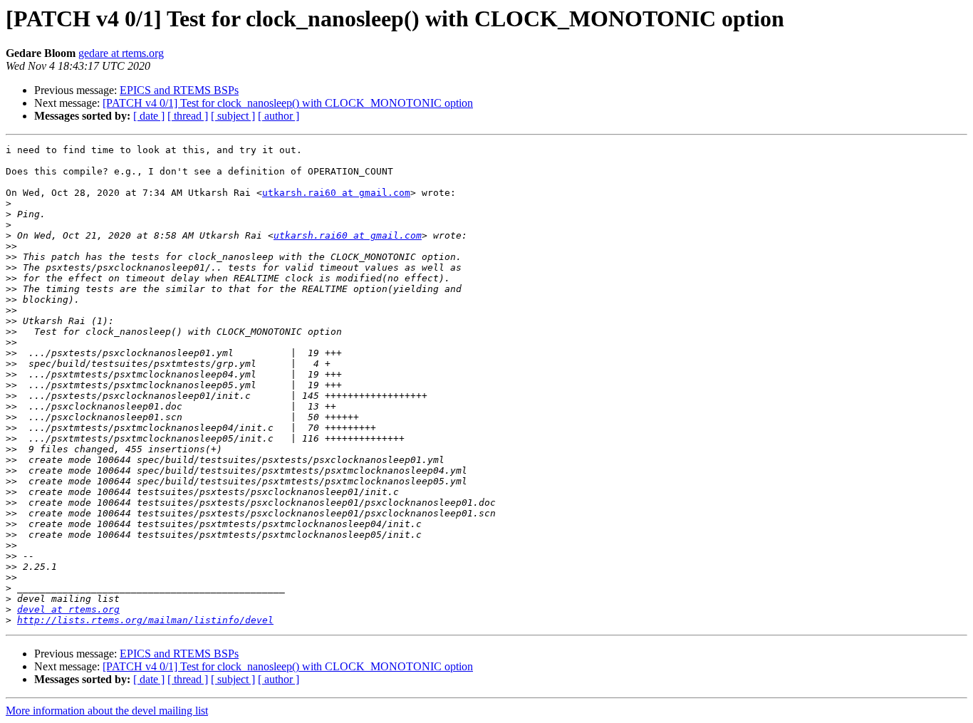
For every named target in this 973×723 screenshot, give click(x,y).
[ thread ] (187, 116)
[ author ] (278, 116)
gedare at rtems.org (121, 53)
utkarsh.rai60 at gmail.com (336, 192)
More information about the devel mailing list (107, 710)
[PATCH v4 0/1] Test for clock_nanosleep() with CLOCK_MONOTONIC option (288, 103)
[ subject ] (233, 116)
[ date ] (149, 116)
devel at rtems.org (68, 609)
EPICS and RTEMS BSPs (179, 90)
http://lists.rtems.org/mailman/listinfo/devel (145, 620)
